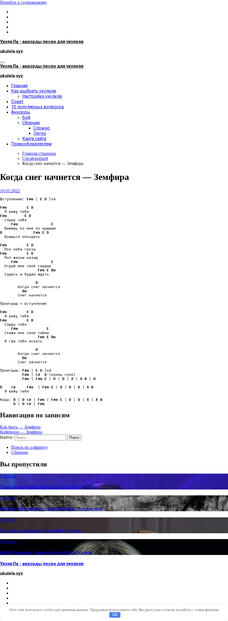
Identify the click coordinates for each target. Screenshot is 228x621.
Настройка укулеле (42, 96)
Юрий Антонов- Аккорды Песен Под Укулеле (46, 552)
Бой (26, 117)
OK (115, 615)
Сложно (41, 128)
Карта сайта (34, 138)
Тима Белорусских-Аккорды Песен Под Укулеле (48, 486)
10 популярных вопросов (37, 106)
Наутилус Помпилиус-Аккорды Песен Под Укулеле (51, 508)
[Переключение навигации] (2, 62)
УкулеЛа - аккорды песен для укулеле (42, 41)
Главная (19, 85)
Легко (39, 133)
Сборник (31, 122)
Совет (17, 101)
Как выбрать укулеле (33, 91)
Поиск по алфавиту (29, 447)
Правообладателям (31, 144)
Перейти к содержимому (23, 2)
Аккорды (20, 112)
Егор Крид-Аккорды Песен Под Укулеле (40, 530)
